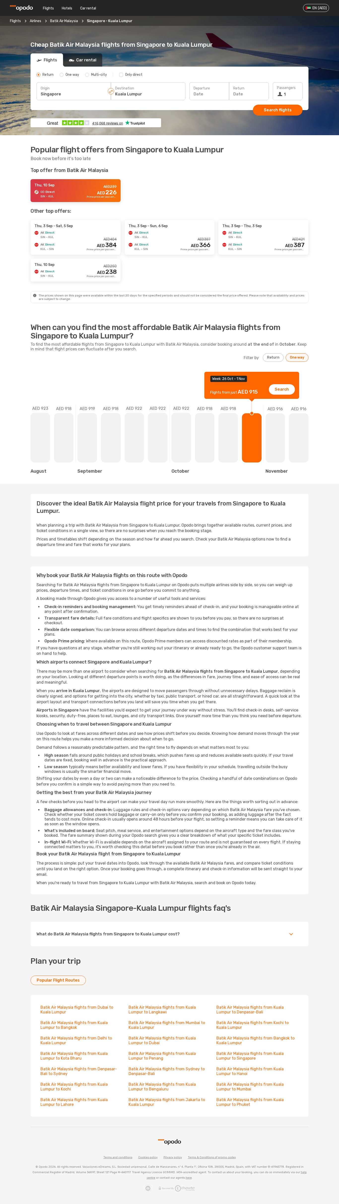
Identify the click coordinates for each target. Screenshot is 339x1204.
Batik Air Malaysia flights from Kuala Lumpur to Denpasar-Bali (250, 1009)
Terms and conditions (117, 1157)
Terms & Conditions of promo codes (212, 1157)
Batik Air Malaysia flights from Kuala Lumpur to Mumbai (250, 1086)
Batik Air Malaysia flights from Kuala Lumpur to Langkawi (162, 1009)
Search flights (278, 110)
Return (238, 88)
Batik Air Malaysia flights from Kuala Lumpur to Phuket (250, 1102)
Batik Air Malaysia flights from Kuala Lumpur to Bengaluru (162, 1086)
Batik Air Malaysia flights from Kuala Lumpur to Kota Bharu (74, 1056)
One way (297, 357)
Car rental (88, 8)
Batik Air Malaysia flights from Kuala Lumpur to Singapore (250, 1056)
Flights (48, 8)
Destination (124, 88)
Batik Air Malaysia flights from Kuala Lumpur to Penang (162, 1056)
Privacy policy (173, 1157)
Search (282, 389)
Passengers (286, 88)
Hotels (67, 8)
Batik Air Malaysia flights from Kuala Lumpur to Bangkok (74, 1025)
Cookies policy (148, 1157)
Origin (45, 88)
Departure (202, 88)
